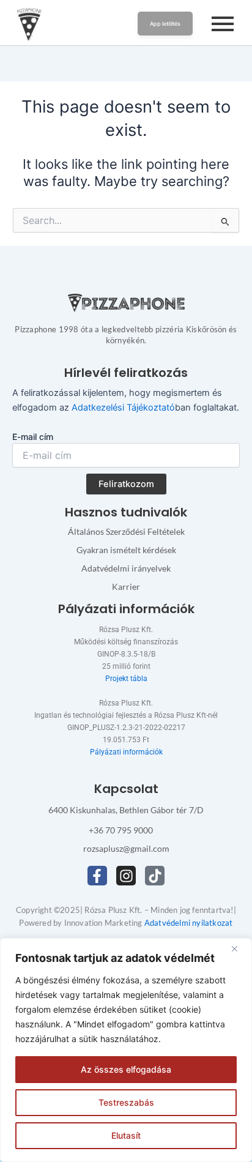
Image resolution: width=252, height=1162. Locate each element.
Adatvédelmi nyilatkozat (188, 923)
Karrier (126, 586)
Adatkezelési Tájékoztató (123, 407)
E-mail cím (32, 436)
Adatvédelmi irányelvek (126, 568)
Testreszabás (126, 1102)
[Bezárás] (239, 948)
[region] (126, 1050)
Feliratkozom (126, 484)
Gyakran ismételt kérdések (126, 550)
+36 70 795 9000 (121, 830)
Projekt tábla (126, 678)
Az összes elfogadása (126, 1069)
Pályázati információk (126, 752)
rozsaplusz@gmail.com (126, 848)
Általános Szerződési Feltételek (126, 531)
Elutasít (126, 1135)
